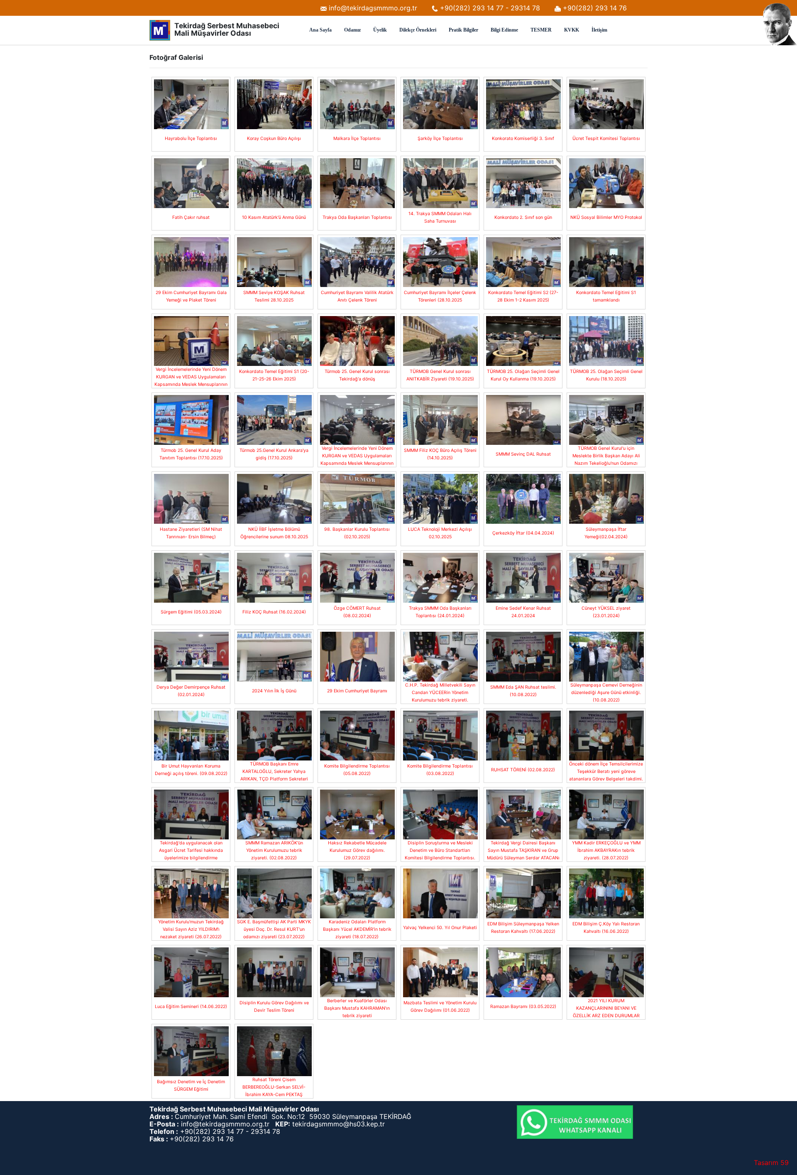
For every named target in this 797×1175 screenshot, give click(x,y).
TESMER (541, 30)
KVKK (571, 30)
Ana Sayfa (320, 30)
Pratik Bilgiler (463, 30)
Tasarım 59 (771, 1162)
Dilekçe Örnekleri (417, 30)
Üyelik (380, 30)
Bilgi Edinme (504, 30)
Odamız (352, 30)
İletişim (599, 30)
